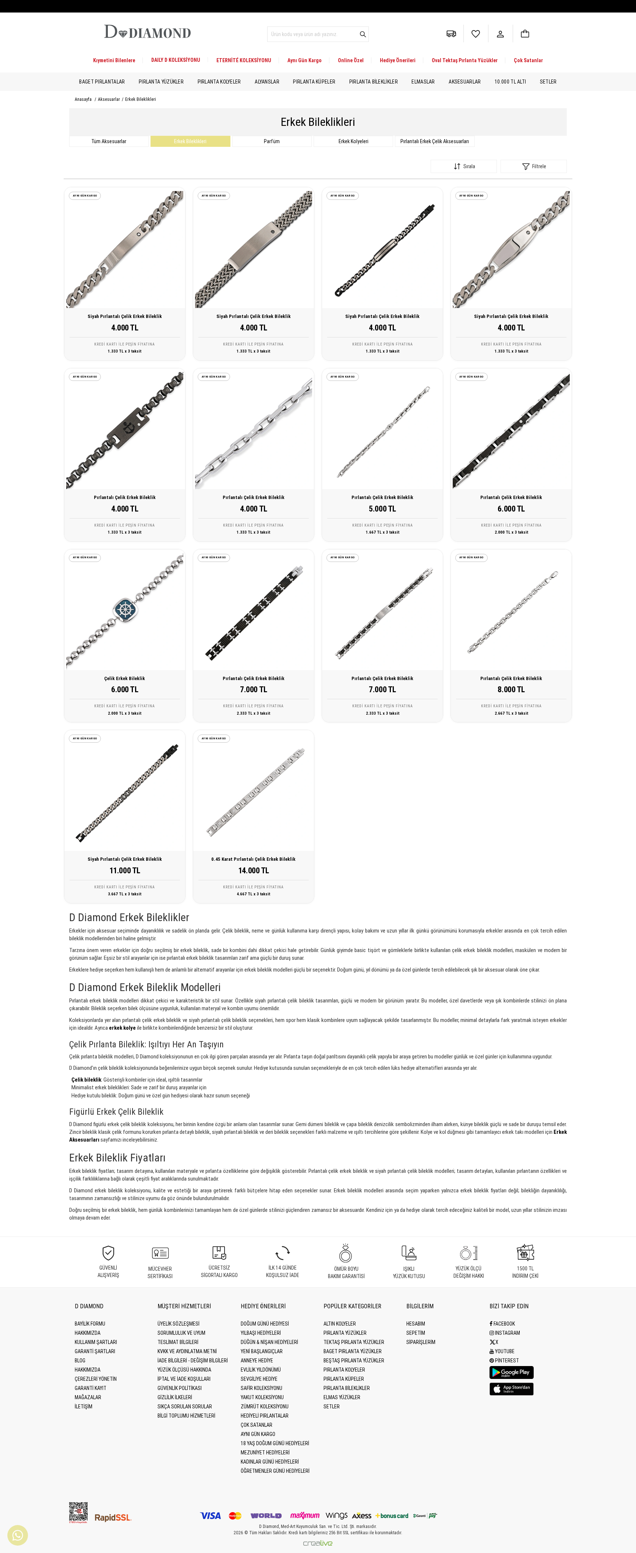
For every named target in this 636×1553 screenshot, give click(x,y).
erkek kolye (122, 1028)
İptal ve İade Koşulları (184, 1379)
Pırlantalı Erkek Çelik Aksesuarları (434, 141)
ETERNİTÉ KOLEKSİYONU (243, 60)
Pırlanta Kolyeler (219, 82)
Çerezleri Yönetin (96, 1379)
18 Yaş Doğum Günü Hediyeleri (275, 1443)
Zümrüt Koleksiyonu (265, 1406)
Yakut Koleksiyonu (262, 1397)
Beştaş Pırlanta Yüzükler (354, 1360)
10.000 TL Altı (510, 82)
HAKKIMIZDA (87, 1370)
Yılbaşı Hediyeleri (261, 1333)
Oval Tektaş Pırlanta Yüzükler (465, 60)
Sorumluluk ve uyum (181, 1333)
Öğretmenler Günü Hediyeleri (275, 1471)
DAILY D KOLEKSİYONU (175, 60)
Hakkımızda (87, 1333)
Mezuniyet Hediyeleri (265, 1452)
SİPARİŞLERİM (420, 1342)
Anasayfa (83, 99)
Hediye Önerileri (398, 60)
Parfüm (272, 141)
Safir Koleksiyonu (261, 1388)
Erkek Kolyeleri (353, 141)
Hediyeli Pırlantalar (265, 1416)
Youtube (504, 1351)
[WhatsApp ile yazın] (17, 1535)
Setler (548, 82)
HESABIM (415, 1324)
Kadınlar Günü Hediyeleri (270, 1462)
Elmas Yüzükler (342, 1397)
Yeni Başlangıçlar (262, 1351)
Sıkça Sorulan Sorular (185, 1406)
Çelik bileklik (86, 1079)
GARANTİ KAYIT (90, 1388)
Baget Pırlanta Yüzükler (353, 1351)
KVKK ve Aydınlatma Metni (187, 1351)
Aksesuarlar (465, 82)
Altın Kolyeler (340, 1324)
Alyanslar (267, 82)
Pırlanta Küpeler (314, 82)
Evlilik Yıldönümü (261, 1370)
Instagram (507, 1333)
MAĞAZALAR (88, 1397)
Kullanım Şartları (96, 1342)
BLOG (80, 1360)
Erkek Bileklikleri (190, 141)
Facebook (503, 1324)
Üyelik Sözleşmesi (178, 1324)
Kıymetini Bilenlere (114, 60)
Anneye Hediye (257, 1360)
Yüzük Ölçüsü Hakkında (184, 1370)
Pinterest (506, 1360)
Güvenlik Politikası (180, 1388)
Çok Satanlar (528, 60)
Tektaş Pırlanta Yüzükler (354, 1342)
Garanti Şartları (95, 1351)
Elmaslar (423, 82)
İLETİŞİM (83, 1406)
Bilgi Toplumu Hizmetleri (186, 1416)
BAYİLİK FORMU (90, 1324)
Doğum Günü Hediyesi (265, 1324)
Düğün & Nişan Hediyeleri (269, 1342)
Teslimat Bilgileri (178, 1342)
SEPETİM (415, 1333)
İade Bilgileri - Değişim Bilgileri (193, 1360)
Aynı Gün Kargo (304, 60)
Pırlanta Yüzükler (161, 82)
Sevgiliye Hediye (259, 1379)
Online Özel (351, 60)
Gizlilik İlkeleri (175, 1397)
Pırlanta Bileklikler (373, 82)
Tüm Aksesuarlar (108, 141)
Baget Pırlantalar (102, 82)
